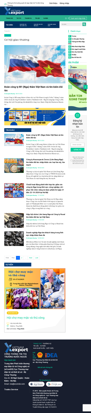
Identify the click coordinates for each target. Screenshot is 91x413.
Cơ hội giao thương (76, 39)
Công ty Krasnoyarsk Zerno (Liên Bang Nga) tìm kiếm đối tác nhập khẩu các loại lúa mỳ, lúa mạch (45, 162)
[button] (85, 87)
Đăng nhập (64, 3)
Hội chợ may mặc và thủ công (26, 317)
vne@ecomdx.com (17, 384)
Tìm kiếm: (9, 25)
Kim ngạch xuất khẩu (76, 49)
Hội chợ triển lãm (75, 52)
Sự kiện (45, 18)
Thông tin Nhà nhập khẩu (76, 43)
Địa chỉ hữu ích (74, 57)
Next (30, 258)
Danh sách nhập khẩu (78, 18)
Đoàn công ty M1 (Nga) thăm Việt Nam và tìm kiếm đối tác (33, 88)
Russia (7, 35)
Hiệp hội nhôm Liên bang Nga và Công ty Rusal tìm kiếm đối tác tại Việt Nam (45, 215)
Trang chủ (9, 18)
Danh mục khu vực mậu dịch (38, 25)
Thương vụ (28, 18)
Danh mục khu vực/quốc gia (23, 25)
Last (36, 258)
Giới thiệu (53, 3)
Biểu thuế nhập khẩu (76, 46)
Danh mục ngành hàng (52, 25)
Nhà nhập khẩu (39, 348)
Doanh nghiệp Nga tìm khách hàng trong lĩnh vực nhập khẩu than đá (44, 234)
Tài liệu (37, 18)
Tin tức (18, 18)
